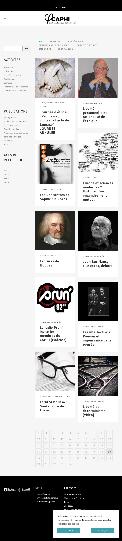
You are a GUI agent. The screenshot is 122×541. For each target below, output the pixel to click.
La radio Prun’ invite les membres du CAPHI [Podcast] (53, 333)
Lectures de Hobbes (49, 263)
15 (78, 439)
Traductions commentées (15, 121)
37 (93, 451)
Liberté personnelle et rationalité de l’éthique (95, 114)
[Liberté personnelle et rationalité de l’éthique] (98, 78)
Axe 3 (6, 178)
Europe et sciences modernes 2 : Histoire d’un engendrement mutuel (98, 191)
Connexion (62, 7)
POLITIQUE (102, 530)
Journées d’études (12, 75)
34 (70, 451)
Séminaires (9, 67)
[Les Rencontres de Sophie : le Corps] (55, 164)
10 (38, 439)
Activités (56, 103)
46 (86, 457)
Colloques (8, 71)
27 (93, 445)
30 (38, 451)
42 (54, 457)
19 (109, 439)
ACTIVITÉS (12, 59)
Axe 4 (6, 182)
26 (86, 445)
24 (70, 445)
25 (78, 445)
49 (109, 457)
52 (54, 464)
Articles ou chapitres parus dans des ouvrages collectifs (16, 137)
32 (54, 451)
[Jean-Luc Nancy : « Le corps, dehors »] (98, 231)
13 (62, 439)
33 (62, 451)
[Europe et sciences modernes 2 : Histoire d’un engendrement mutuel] (98, 152)
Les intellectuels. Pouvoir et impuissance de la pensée (97, 338)
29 (109, 445)
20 (38, 445)
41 (46, 457)
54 (70, 464)
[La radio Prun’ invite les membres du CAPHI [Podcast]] (55, 297)
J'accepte (68, 530)
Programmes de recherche (16, 86)
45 (78, 457)
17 (93, 439)
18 (101, 439)
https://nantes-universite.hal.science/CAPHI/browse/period (47, 498)
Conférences (9, 79)
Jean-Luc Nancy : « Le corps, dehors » (97, 265)
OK (26, 48)
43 (62, 457)
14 (70, 439)
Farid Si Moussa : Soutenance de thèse (53, 406)
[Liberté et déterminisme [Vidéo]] (98, 376)
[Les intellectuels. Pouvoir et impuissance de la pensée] (98, 301)
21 (46, 445)
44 (70, 457)
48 (101, 457)
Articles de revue (11, 125)
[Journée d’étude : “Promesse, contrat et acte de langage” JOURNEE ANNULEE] (55, 78)
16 (86, 439)
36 (86, 451)
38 (101, 451)
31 (46, 451)
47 (93, 457)
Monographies (10, 117)
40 (38, 457)
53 (62, 464)
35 (78, 451)
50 (38, 464)
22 (54, 445)
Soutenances (10, 83)
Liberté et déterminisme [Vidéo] (94, 410)
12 (54, 439)
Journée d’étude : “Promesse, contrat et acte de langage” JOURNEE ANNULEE (54, 122)
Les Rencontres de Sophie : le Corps (55, 197)
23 (62, 445)
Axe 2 (6, 174)
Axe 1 (6, 170)
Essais (7, 144)
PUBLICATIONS (16, 111)
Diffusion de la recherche (15, 90)
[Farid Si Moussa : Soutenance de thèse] (55, 371)
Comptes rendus (11, 129)
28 (101, 445)
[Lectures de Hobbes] (55, 230)
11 (46, 439)
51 (46, 464)
